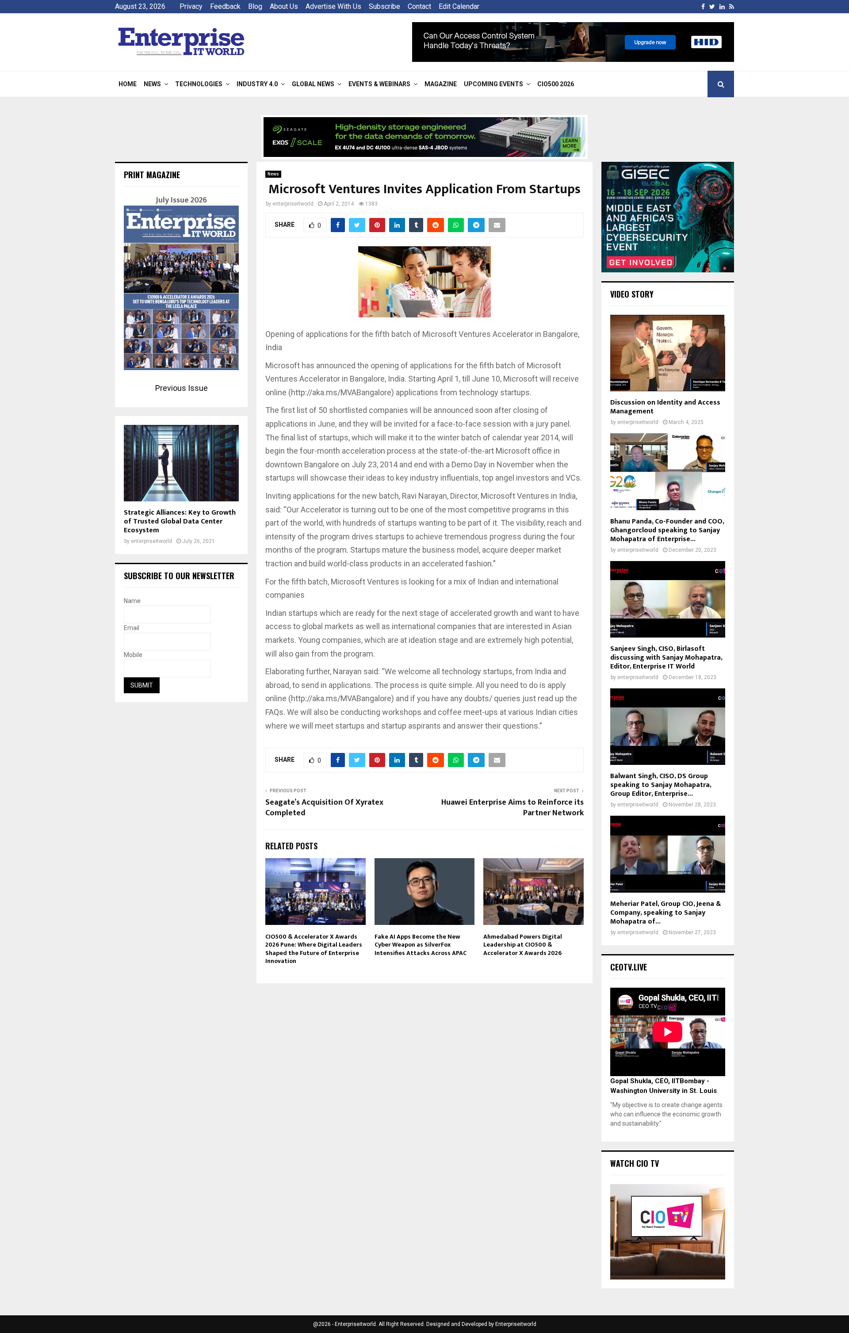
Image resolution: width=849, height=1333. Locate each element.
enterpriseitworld (293, 204)
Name (132, 600)
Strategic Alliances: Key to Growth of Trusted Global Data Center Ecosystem (180, 521)
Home (128, 84)
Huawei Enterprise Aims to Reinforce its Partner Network (512, 808)
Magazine (440, 84)
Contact (419, 6)
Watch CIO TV (634, 1163)
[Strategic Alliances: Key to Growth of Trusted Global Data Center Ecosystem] (181, 463)
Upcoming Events (493, 84)
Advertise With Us (333, 6)
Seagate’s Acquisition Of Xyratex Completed (324, 808)
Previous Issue (181, 388)
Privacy (191, 6)
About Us (284, 6)
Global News (313, 84)
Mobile (133, 654)
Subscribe (384, 6)
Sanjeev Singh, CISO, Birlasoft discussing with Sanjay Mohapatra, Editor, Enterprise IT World (666, 657)
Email (131, 627)
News (152, 84)
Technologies (198, 84)
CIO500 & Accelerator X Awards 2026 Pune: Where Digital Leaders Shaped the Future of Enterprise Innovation (313, 949)
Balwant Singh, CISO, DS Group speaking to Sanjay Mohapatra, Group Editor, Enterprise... (660, 785)
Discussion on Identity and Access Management (665, 407)
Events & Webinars (379, 84)
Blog (255, 6)
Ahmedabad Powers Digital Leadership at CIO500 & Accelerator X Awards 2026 (522, 945)
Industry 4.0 (257, 84)
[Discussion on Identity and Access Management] (667, 353)
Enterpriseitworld (515, 1324)
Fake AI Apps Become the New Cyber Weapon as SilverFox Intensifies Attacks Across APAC (421, 945)
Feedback (225, 6)
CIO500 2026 (555, 84)
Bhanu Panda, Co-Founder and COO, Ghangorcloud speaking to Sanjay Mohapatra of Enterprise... (667, 530)
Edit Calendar (459, 6)
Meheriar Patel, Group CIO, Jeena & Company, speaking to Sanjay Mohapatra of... (665, 913)
